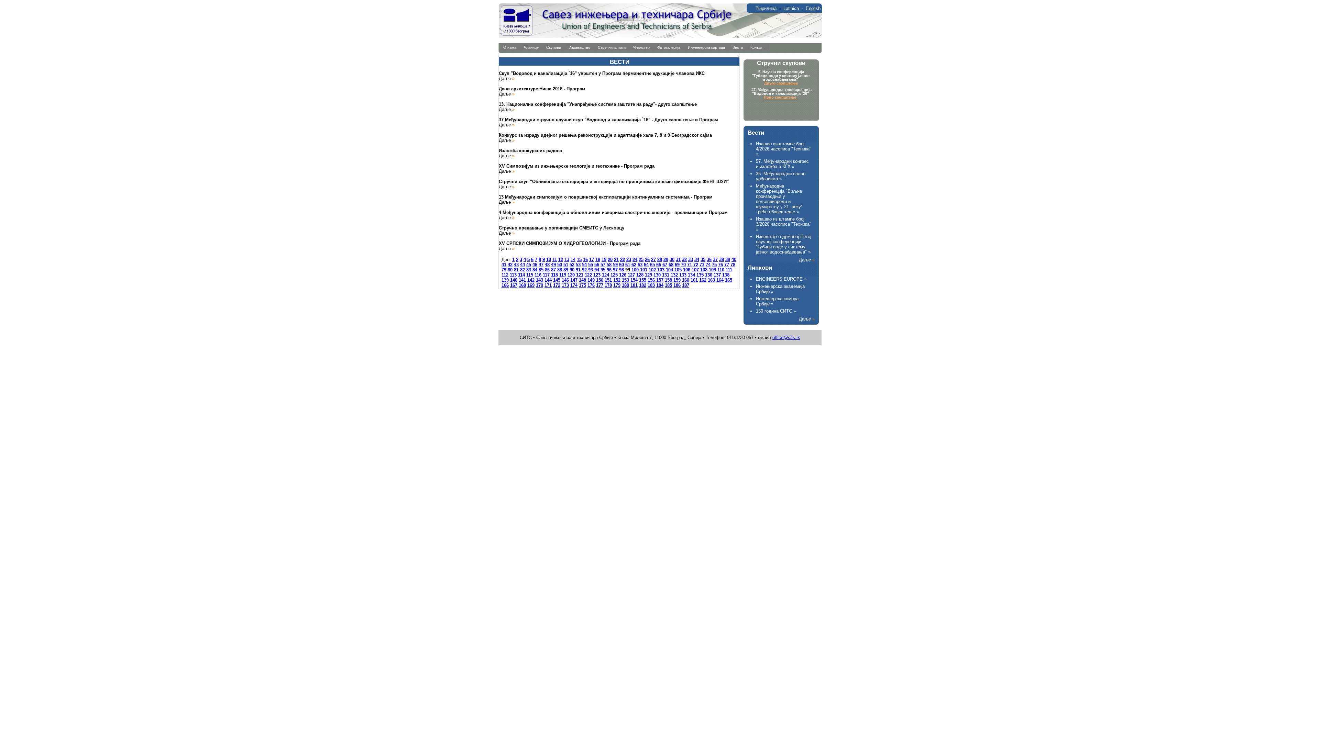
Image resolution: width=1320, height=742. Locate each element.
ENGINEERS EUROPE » (781, 279)
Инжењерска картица (706, 47)
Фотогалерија (668, 47)
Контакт (757, 47)
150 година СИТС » (776, 311)
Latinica (791, 8)
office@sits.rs (786, 337)
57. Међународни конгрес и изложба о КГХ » (782, 164)
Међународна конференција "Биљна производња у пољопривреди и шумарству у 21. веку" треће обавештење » (779, 198)
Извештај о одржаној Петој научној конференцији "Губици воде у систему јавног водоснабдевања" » (783, 244)
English (813, 8)
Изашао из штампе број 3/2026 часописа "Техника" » (783, 224)
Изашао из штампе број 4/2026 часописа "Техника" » (783, 149)
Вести (738, 47)
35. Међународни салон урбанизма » (780, 176)
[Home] (660, 36)
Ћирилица (766, 8)
